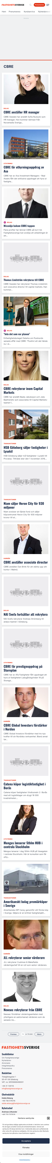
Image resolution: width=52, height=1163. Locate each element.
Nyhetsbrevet (44, 11)
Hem (4, 11)
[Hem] (13, 5)
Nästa (39, 1034)
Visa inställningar (26, 1154)
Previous (13, 1034)
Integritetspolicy (24, 1160)
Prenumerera (14, 11)
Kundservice (29, 11)
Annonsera (6, 1063)
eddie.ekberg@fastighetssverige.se (16, 1103)
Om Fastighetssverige (10, 1058)
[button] (48, 1118)
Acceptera (26, 1141)
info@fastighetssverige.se (12, 1088)
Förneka (26, 1147)
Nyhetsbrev (6, 1060)
